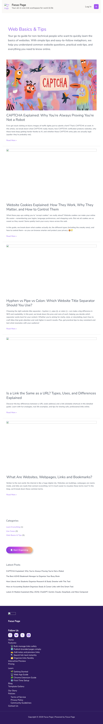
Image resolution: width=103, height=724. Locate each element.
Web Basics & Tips (14, 535)
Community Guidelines (21, 703)
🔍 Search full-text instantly (24, 655)
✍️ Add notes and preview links (25, 652)
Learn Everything (13, 527)
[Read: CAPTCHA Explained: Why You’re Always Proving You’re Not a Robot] (51, 85)
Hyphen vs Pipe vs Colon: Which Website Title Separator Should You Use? (50, 303)
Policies (11, 693)
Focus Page (19, 5)
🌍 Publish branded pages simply (26, 649)
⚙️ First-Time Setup (20, 680)
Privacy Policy (17, 700)
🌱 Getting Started (19, 671)
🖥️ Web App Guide (19, 674)
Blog (10, 683)
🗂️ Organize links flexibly (22, 658)
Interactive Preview (17, 661)
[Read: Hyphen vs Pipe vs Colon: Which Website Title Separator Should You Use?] (51, 270)
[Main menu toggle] (96, 6)
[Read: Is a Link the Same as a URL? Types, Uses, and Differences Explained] (51, 362)
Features (12, 642)
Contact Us (13, 706)
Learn (10, 668)
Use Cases (10, 531)
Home (11, 639)
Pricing (11, 664)
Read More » (11, 140)
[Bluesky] (16, 635)
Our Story (12, 690)
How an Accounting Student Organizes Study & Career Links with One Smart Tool (39, 586)
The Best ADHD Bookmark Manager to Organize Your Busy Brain (33, 576)
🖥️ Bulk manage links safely (24, 646)
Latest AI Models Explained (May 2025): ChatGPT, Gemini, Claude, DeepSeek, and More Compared (47, 592)
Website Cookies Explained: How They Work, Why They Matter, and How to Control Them (49, 207)
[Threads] (29, 635)
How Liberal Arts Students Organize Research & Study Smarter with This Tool (38, 581)
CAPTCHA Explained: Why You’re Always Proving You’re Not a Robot (35, 571)
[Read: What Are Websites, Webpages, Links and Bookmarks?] (51, 446)
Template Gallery (16, 686)
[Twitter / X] (22, 635)
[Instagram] (10, 635)
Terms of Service (18, 697)
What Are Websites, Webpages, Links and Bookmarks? (49, 477)
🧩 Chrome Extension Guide (23, 677)
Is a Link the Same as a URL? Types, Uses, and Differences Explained (51, 395)
